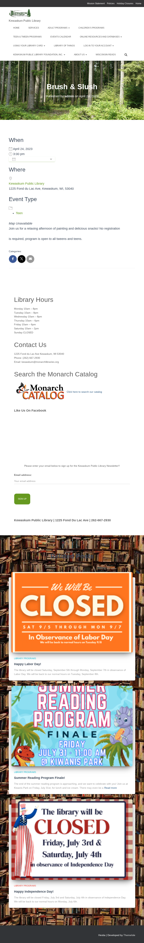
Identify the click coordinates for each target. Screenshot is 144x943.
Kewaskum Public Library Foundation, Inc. (38, 54)
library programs (25, 658)
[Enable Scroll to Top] (137, 936)
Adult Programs (58, 28)
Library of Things (64, 45)
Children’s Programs (91, 28)
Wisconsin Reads (106, 54)
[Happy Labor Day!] (72, 612)
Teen (19, 213)
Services (33, 28)
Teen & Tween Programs (27, 37)
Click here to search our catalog (84, 391)
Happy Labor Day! (27, 664)
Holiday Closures (125, 3)
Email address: (23, 475)
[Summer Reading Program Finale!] (72, 725)
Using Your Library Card (28, 45)
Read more (110, 787)
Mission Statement (96, 3)
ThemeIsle (129, 935)
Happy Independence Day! (34, 891)
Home (138, 3)
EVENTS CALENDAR (60, 37)
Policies (110, 3)
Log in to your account (98, 45)
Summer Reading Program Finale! (39, 778)
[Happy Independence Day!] (72, 839)
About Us (79, 54)
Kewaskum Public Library (26, 183)
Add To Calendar (32, 159)
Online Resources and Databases (100, 37)
